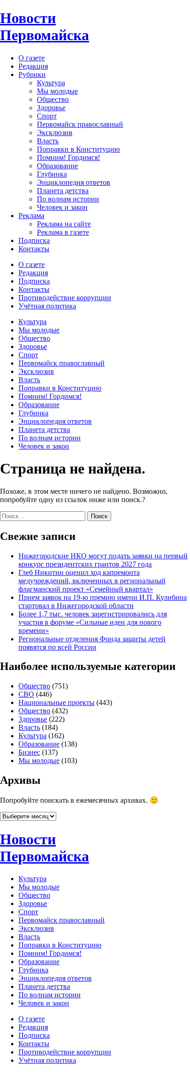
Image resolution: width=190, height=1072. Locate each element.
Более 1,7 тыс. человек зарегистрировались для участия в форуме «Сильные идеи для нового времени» (92, 622)
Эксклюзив (54, 132)
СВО (26, 694)
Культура (51, 83)
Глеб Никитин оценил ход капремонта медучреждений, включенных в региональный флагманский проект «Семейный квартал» (92, 581)
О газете (31, 58)
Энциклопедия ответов (73, 182)
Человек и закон (62, 207)
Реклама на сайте (64, 224)
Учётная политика (47, 306)
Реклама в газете (63, 232)
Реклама (31, 215)
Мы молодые (57, 91)
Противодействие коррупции (64, 298)
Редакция (33, 66)
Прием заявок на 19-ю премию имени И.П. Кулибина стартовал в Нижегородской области (102, 601)
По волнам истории (68, 199)
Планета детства (63, 191)
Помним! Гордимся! (68, 157)
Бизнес (29, 752)
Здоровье (51, 108)
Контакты (33, 249)
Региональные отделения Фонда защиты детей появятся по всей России (92, 643)
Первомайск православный (80, 124)
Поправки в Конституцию (78, 149)
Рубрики (32, 74)
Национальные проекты (56, 702)
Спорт (47, 116)
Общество (53, 99)
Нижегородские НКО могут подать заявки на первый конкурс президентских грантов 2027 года (103, 560)
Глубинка (52, 174)
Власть (48, 141)
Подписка (34, 240)
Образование (57, 166)
